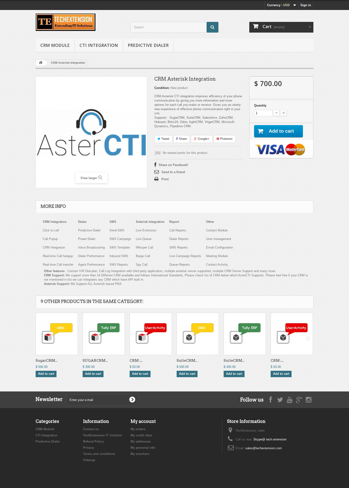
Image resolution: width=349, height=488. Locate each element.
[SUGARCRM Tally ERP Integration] (104, 334)
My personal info (143, 447)
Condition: (162, 88)
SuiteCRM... (187, 360)
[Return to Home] (40, 63)
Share (182, 139)
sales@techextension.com (263, 448)
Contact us (91, 429)
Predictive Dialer (148, 45)
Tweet (164, 139)
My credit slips (141, 435)
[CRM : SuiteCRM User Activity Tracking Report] (292, 334)
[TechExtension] (79, 22)
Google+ (203, 139)
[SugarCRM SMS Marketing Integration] (57, 334)
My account (143, 421)
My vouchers (140, 454)
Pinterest (225, 139)
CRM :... (136, 360)
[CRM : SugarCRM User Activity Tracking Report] (151, 334)
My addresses (141, 441)
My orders (138, 429)
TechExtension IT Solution (102, 435)
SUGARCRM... (95, 360)
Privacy (88, 447)
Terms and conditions (99, 454)
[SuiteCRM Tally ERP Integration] (245, 334)
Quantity (260, 105)
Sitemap (89, 460)
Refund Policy (93, 441)
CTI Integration (99, 45)
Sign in (305, 5)
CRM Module (55, 45)
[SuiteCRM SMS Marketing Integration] (198, 334)
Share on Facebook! (173, 165)
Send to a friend (173, 172)
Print (165, 179)
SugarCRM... (46, 360)
